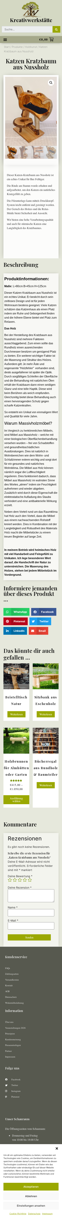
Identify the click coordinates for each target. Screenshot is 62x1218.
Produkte (17, 46)
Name (13, 907)
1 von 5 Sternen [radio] (10, 880)
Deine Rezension (20, 887)
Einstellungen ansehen (31, 1205)
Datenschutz (34, 1213)
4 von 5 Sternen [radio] (25, 880)
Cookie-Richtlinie (17, 1213)
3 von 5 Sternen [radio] (20, 880)
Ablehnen (31, 1196)
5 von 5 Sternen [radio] (30, 880)
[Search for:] (27, 29)
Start (7, 46)
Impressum (47, 1213)
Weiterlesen (16, 714)
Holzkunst (31, 46)
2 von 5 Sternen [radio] (15, 880)
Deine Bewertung (20, 876)
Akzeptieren (31, 1186)
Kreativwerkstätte (31, 20)
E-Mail (13, 920)
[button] (57, 1148)
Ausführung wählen (16, 799)
